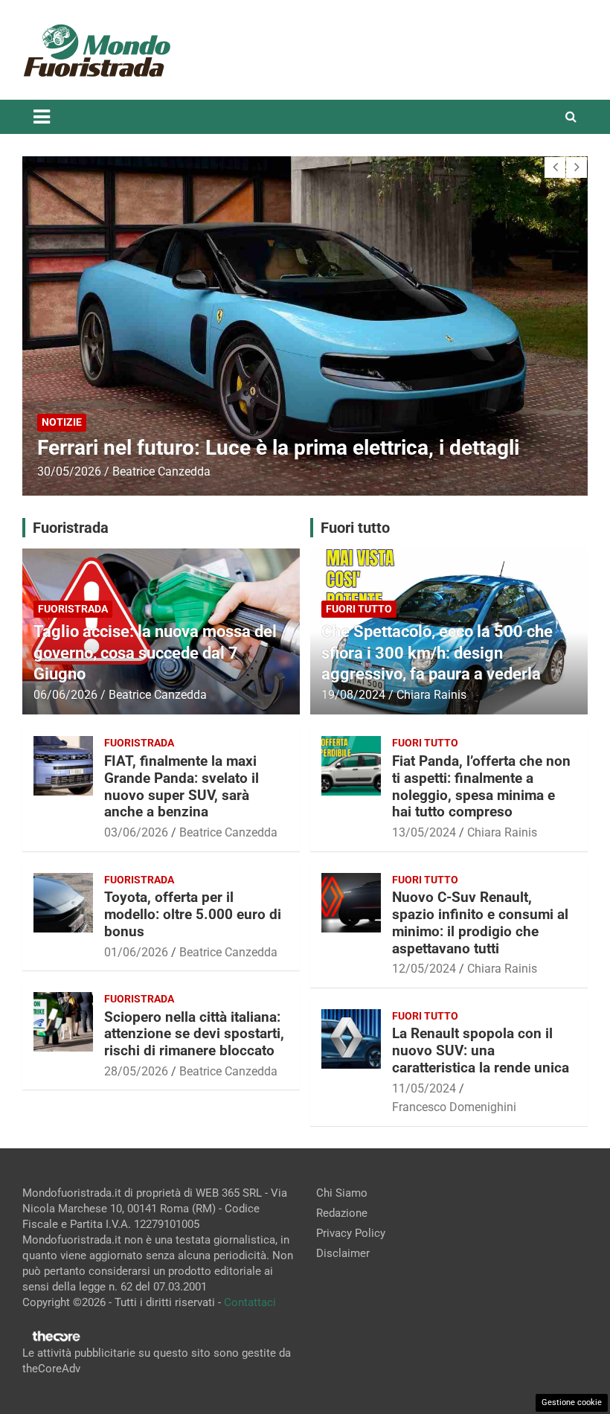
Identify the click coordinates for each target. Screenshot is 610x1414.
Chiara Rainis (431, 695)
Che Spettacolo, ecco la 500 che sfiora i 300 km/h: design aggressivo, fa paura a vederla (437, 652)
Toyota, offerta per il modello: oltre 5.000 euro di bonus (192, 914)
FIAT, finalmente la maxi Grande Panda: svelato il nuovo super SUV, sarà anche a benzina (181, 786)
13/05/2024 (424, 832)
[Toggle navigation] (41, 117)
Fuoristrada (73, 609)
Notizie (62, 422)
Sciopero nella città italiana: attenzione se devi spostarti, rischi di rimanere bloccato (194, 1034)
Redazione (341, 1213)
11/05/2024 (424, 1088)
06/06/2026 (65, 695)
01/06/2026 (136, 952)
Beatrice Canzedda (161, 471)
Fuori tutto (359, 609)
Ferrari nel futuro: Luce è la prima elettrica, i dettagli (278, 447)
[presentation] (555, 167)
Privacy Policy (350, 1233)
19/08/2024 (353, 695)
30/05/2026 (69, 471)
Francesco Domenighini (454, 1107)
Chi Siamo (341, 1193)
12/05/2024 (424, 969)
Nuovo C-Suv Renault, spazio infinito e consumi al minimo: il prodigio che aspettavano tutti (480, 922)
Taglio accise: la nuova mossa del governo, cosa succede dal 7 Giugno (155, 652)
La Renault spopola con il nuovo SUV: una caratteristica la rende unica (480, 1050)
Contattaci (250, 1302)
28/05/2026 (136, 1071)
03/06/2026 (136, 832)
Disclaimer (343, 1253)
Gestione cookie (572, 1402)
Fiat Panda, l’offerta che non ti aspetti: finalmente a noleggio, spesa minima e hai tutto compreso (481, 786)
